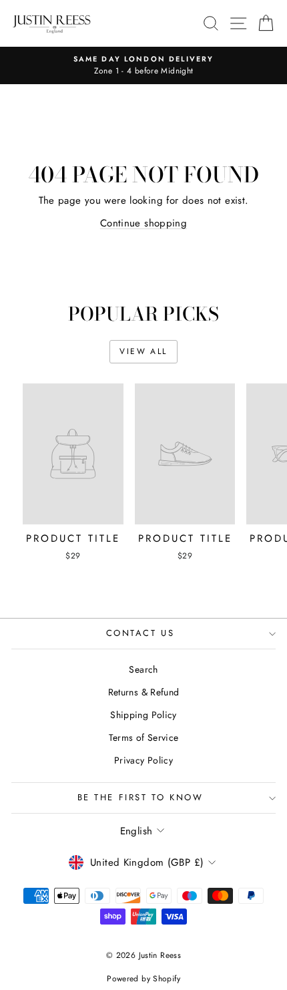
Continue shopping (143, 223)
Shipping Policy (143, 714)
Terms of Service (144, 737)
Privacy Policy (143, 760)
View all (143, 351)
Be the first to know (140, 797)
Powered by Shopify (143, 979)
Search (143, 669)
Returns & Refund (144, 692)
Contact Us (140, 633)
